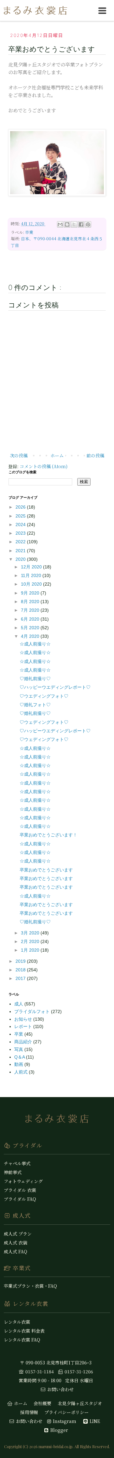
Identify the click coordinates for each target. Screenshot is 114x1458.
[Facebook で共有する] (81, 224)
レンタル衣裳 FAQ (22, 1339)
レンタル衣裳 (17, 1322)
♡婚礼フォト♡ (35, 704)
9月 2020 (31, 592)
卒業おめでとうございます (46, 869)
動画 (19, 1064)
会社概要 (42, 1403)
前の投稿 (95, 455)
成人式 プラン (18, 1233)
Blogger (58, 1430)
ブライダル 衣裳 (20, 1190)
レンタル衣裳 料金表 (24, 1331)
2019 (21, 961)
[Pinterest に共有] (88, 224)
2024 (21, 524)
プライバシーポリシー (66, 1412)
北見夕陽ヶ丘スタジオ (80, 1403)
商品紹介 (23, 1041)
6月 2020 (31, 619)
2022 (21, 541)
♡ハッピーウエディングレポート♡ (55, 687)
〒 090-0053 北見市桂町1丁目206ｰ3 (56, 1362)
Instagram (64, 1421)
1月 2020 (31, 950)
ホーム (57, 455)
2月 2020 (31, 941)
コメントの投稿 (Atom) (43, 466)
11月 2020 (31, 575)
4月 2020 (31, 636)
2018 (21, 969)
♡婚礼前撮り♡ (35, 678)
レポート (23, 1026)
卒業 (29, 232)
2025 (21, 515)
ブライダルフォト (32, 1011)
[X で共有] (74, 224)
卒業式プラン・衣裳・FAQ (30, 1286)
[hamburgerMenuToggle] (102, 10)
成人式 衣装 (15, 1242)
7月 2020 (31, 610)
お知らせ (23, 1019)
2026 (21, 507)
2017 (21, 978)
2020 (21, 559)
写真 (19, 1049)
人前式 (21, 1071)
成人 (19, 1003)
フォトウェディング (23, 1181)
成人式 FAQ (15, 1251)
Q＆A (20, 1057)
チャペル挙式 (17, 1163)
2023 (21, 533)
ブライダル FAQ (20, 1199)
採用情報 (29, 1412)
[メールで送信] (60, 224)
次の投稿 (19, 455)
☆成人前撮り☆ (35, 643)
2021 (21, 550)
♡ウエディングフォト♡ (44, 696)
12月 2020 (32, 566)
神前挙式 (13, 1172)
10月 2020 (32, 584)
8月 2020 (31, 601)
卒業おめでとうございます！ (48, 834)
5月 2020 (31, 627)
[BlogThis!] (67, 224)
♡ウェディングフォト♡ (44, 722)
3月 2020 (31, 932)
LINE (94, 1421)
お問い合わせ (60, 1389)
